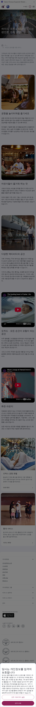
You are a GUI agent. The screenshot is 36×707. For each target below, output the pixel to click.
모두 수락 (18, 703)
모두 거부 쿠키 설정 (18, 697)
